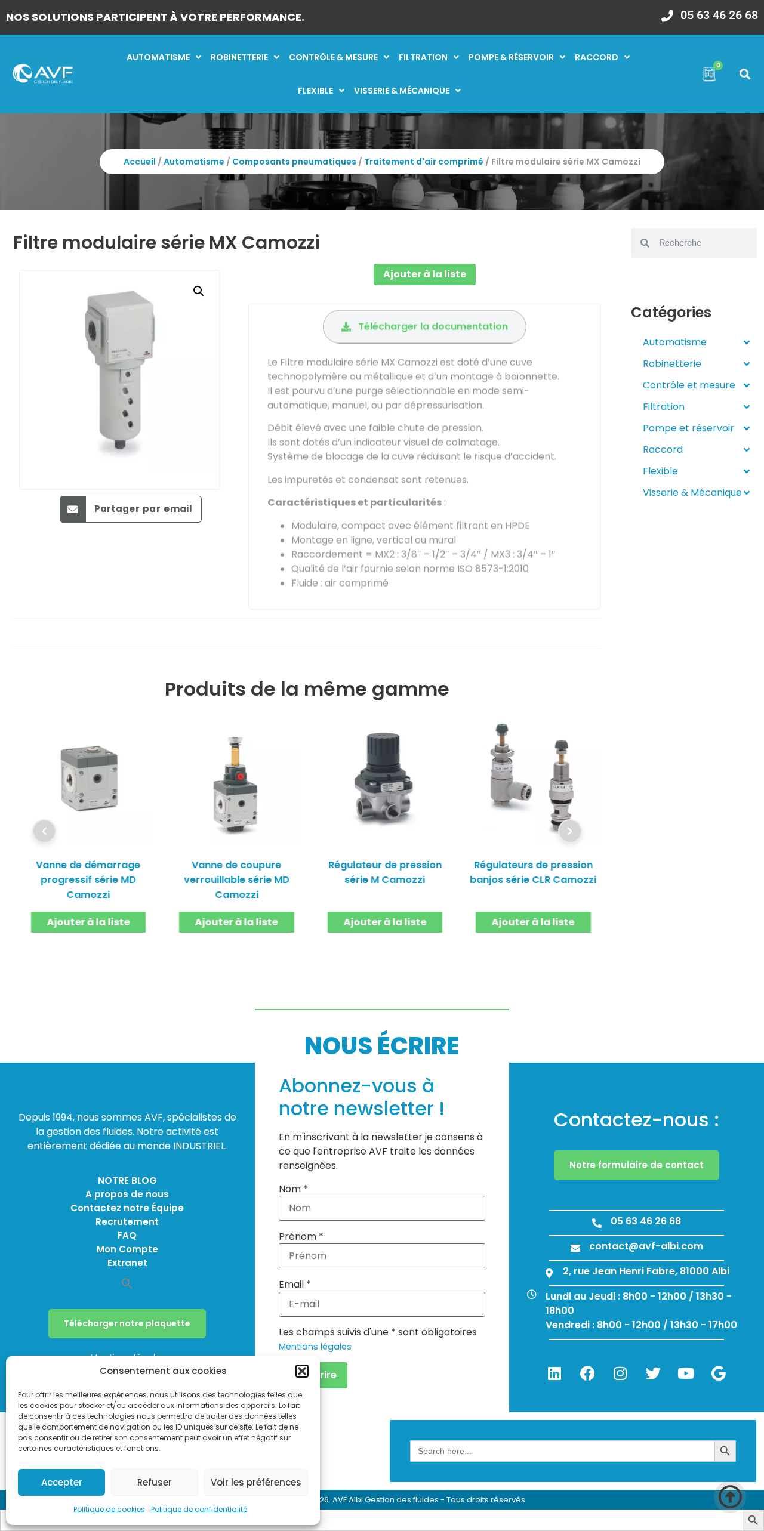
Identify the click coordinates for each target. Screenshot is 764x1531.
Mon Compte (127, 1249)
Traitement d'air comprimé (423, 162)
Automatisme (158, 57)
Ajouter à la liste (424, 274)
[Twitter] (653, 1373)
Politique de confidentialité (199, 1509)
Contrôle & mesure (333, 57)
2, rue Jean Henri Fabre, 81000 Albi (646, 1271)
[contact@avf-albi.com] (575, 1248)
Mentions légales (315, 1347)
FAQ (127, 1235)
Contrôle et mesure (689, 385)
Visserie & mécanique (401, 91)
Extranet (127, 1263)
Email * (295, 1284)
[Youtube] (686, 1373)
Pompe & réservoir (511, 57)
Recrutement (127, 1221)
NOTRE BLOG (127, 1180)
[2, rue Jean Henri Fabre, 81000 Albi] (549, 1273)
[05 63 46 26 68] (667, 12)
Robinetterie (239, 57)
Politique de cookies (109, 1509)
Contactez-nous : (636, 1119)
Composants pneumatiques (294, 162)
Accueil (140, 162)
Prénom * (301, 1237)
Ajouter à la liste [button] (88, 922)
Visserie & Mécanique (692, 492)
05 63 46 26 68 (719, 15)
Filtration (423, 57)
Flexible (315, 91)
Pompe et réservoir (688, 428)
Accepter (61, 1482)
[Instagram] (620, 1373)
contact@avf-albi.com (646, 1246)
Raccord (596, 57)
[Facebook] (587, 1373)
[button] (302, 1371)
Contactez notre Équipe (127, 1208)
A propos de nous (127, 1194)
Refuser (154, 1482)
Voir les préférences (256, 1482)
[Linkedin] (554, 1373)
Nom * (293, 1189)
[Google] (719, 1373)
